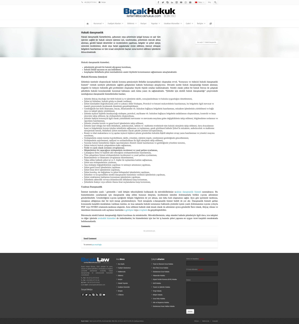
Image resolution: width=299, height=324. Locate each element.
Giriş (209, 2)
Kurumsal (97, 23)
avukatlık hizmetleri (107, 218)
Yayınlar (154, 23)
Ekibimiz (130, 23)
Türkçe (200, 2)
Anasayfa (215, 321)
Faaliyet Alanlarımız (124, 268)
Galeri (188, 23)
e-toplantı (143, 210)
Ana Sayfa (121, 264)
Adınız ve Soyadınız (195, 259)
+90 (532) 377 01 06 (90, 2)
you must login (96, 245)
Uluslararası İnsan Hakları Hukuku (164, 306)
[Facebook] (158, 2)
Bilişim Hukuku (157, 295)
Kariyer (144, 23)
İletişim (103, 2)
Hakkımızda (121, 272)
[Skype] (167, 2)
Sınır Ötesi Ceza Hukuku (160, 268)
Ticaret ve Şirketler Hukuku (161, 287)
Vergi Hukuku (157, 291)
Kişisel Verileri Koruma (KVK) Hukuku (165, 279)
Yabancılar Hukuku (159, 275)
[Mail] (190, 2)
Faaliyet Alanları (114, 23)
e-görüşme (128, 210)
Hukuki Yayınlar (123, 283)
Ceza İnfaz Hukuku (159, 299)
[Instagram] (176, 2)
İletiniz (188, 280)
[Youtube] (181, 2)
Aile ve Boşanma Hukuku (161, 302)
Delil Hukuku (157, 283)
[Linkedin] (172, 2)
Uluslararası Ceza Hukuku (161, 272)
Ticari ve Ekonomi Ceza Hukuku (163, 264)
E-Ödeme (121, 295)
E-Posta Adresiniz (194, 269)
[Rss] (97, 294)
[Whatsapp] (185, 2)
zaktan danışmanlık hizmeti (188, 192)
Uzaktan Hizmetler (172, 23)
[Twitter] (163, 2)
